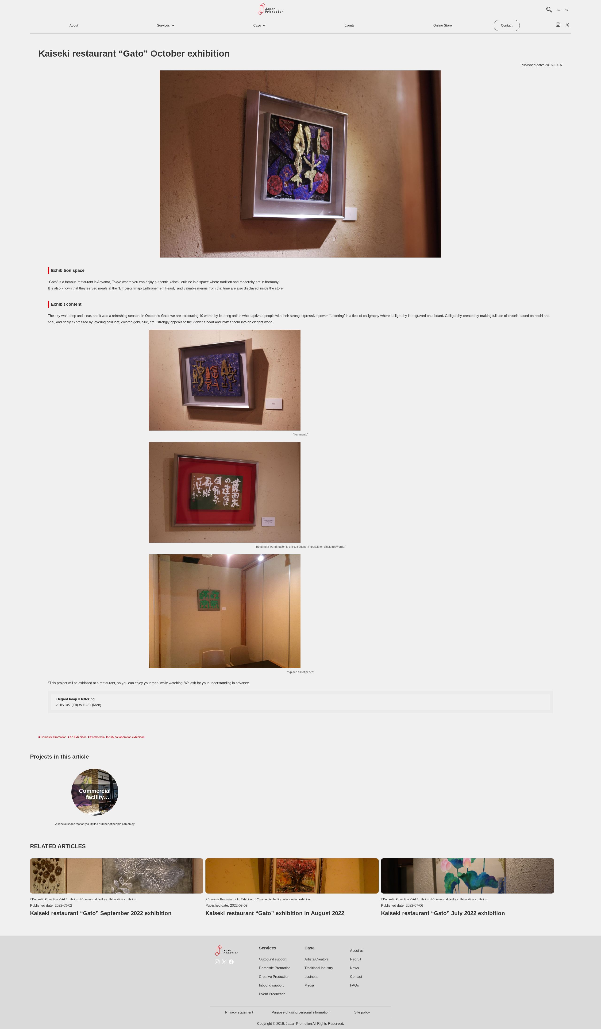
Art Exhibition (78, 737)
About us (357, 950)
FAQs (354, 985)
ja (558, 10)
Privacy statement (239, 1012)
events (349, 25)
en (567, 10)
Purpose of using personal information (300, 1012)
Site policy (362, 1012)
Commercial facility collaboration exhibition (117, 737)
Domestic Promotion (53, 737)
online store (442, 25)
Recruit (355, 959)
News (354, 968)
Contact (506, 25)
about (73, 25)
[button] (165, 25)
